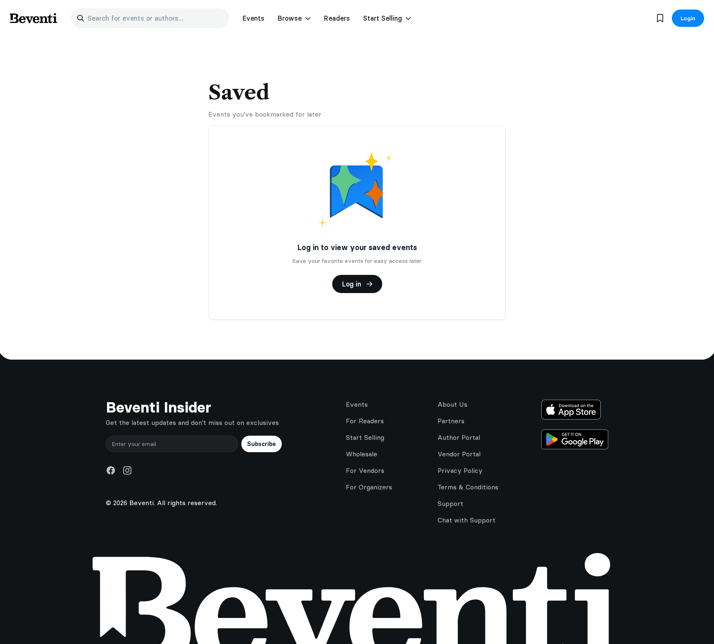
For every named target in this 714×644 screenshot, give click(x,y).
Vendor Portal (459, 454)
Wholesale (361, 454)
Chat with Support (466, 520)
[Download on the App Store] (574, 410)
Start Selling (365, 437)
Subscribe (261, 444)
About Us (452, 404)
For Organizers (369, 487)
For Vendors (365, 470)
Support (450, 503)
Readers (337, 18)
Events (253, 18)
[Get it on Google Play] (574, 439)
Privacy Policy (460, 470)
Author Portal (459, 437)
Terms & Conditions (468, 487)
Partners (451, 421)
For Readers (365, 421)
